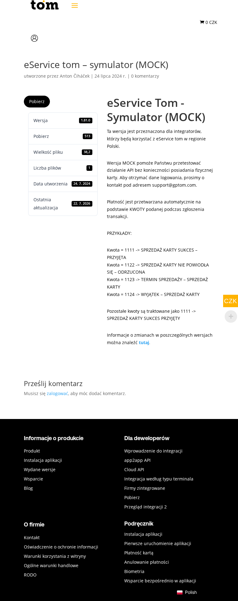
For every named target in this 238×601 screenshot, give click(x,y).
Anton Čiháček (75, 76)
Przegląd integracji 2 (145, 507)
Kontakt (32, 537)
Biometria (134, 571)
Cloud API (134, 469)
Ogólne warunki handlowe (51, 565)
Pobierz (37, 101)
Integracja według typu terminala (158, 479)
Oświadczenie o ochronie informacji (61, 547)
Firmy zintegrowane (144, 488)
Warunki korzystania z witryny (55, 556)
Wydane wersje (39, 469)
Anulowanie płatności (146, 562)
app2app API (137, 460)
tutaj (144, 342)
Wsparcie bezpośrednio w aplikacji (160, 581)
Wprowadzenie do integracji (153, 451)
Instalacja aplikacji (43, 460)
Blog (28, 488)
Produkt (32, 451)
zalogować (57, 393)
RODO (30, 575)
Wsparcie (33, 479)
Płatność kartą (138, 553)
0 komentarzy (145, 76)
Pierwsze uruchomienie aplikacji (157, 543)
